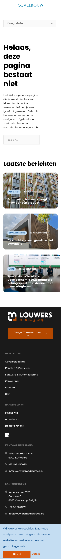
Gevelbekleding (15, 361)
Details (36, 553)
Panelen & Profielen (17, 368)
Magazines (11, 412)
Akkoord (17, 554)
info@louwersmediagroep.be (26, 513)
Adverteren (12, 419)
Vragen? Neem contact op (29, 334)
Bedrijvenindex (14, 425)
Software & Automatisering (21, 374)
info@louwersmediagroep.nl (25, 470)
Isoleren (10, 387)
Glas (7, 394)
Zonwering (12, 381)
